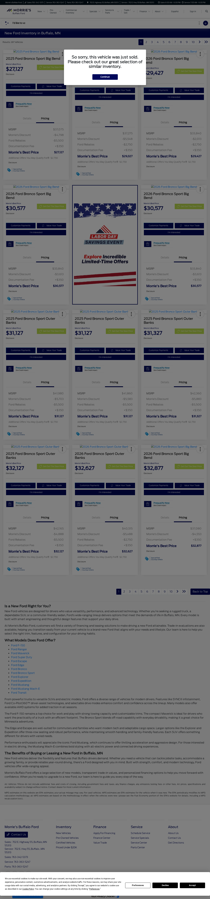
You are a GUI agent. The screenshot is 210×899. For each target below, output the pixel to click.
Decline (165, 885)
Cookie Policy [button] (28, 889)
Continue (105, 77)
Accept (192, 885)
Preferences (138, 885)
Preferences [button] (94, 889)
